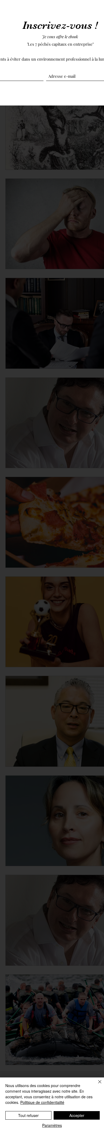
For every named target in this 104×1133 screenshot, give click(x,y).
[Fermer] (96, 1085)
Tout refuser (28, 1115)
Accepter (76, 1115)
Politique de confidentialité (42, 1102)
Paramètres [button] (52, 1125)
